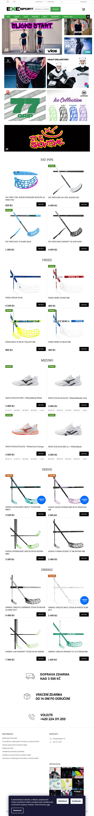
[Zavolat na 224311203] (9, 2)
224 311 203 (56, 742)
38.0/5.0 (76, 410)
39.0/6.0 (67, 459)
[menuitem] (7, 16)
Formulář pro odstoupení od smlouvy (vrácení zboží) (20, 741)
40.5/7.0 (7, 459)
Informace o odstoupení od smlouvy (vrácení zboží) (20, 758)
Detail (40, 204)
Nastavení (16, 810)
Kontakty (38, 2)
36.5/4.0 (59, 410)
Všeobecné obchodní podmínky (13, 751)
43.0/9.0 (33, 410)
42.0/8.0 (16, 410)
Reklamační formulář (9, 738)
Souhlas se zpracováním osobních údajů (16, 755)
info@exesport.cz (58, 739)
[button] (5, 36)
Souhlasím (75, 801)
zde (47, 805)
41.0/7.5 (7, 410)
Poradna (49, 2)
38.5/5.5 (59, 459)
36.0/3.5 (50, 410)
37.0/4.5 (67, 410)
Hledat (54, 9)
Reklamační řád (7, 748)
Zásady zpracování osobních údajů (14, 745)
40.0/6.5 (76, 459)
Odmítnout (62, 801)
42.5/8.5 (24, 410)
